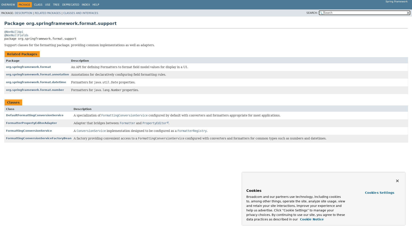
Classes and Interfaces (80, 13)
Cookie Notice (311, 219)
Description (23, 13)
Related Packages (48, 13)
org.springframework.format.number (35, 90)
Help (95, 4)
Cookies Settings (379, 192)
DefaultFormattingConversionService (35, 115)
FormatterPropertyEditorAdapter (31, 123)
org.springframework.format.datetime (36, 82)
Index (86, 4)
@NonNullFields (16, 35)
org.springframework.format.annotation (37, 74)
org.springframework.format (28, 67)
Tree (56, 4)
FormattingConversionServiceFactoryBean (38, 138)
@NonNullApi (13, 32)
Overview (8, 4)
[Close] (397, 181)
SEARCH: (312, 12)
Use (47, 4)
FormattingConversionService (29, 130)
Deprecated (70, 4)
